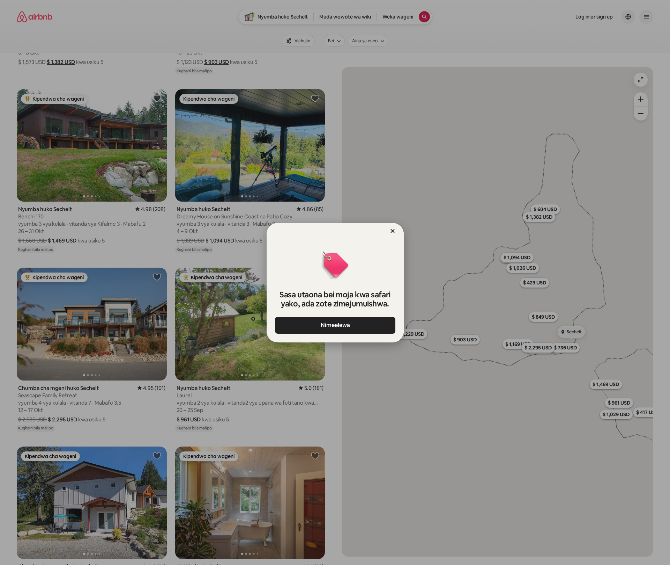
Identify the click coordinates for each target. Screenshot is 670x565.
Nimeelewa (335, 325)
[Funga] (392, 231)
